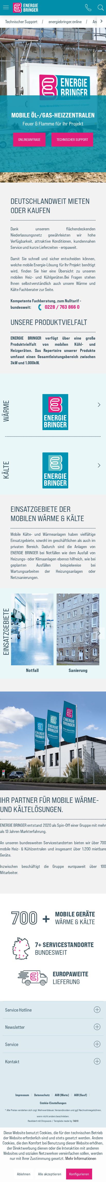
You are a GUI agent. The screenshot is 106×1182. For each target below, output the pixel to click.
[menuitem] (6, 8)
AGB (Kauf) (80, 1095)
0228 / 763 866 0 (62, 307)
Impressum (22, 1095)
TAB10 (75, 1120)
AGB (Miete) (62, 1095)
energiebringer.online (65, 21)
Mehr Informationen (80, 1158)
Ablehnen (23, 1174)
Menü (6, 8)
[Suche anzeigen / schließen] (99, 8)
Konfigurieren (79, 1174)
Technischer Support (21, 21)
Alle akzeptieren (49, 1174)
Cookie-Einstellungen (53, 1103)
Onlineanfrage (29, 139)
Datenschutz (42, 1095)
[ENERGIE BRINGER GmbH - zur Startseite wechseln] (26, 8)
